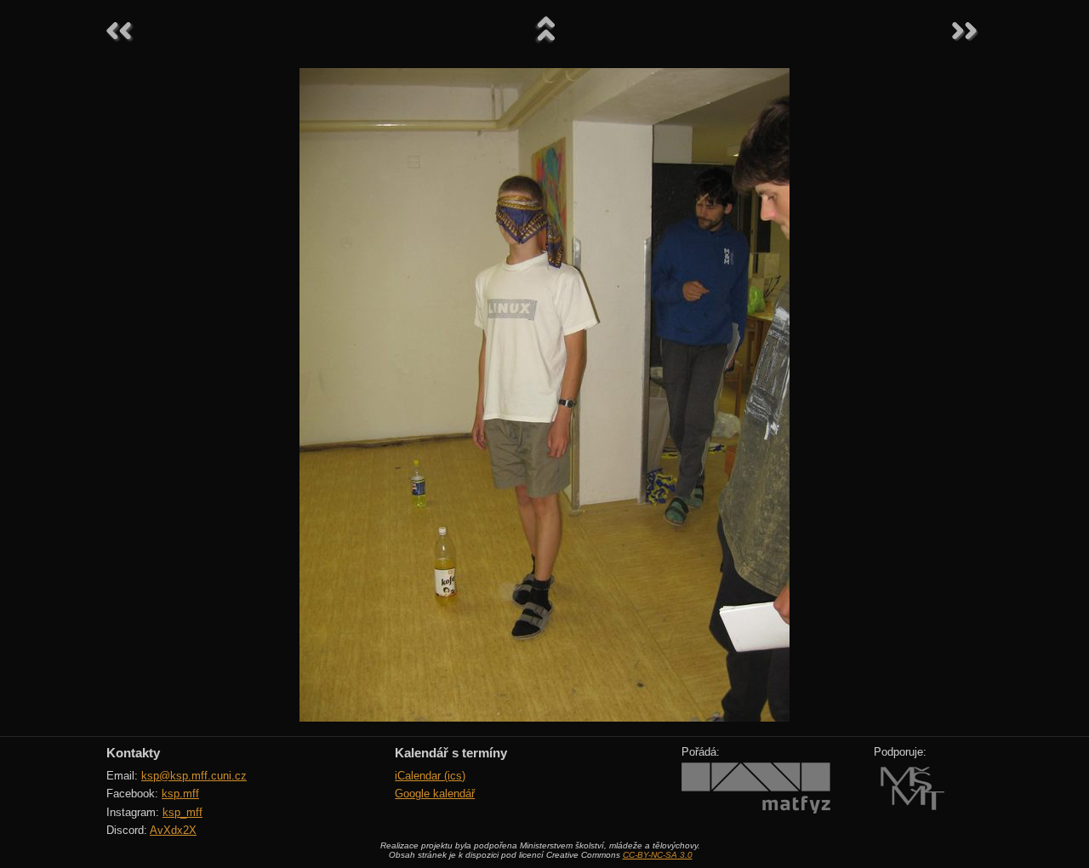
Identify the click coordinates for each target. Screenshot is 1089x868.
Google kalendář (435, 793)
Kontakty (133, 752)
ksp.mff (180, 793)
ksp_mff (182, 812)
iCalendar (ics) (430, 775)
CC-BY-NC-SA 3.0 (658, 854)
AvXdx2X (173, 830)
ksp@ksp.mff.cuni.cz (194, 775)
